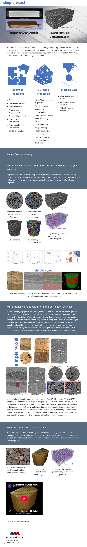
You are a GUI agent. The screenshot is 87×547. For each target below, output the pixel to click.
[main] (24, 33)
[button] (78, 154)
